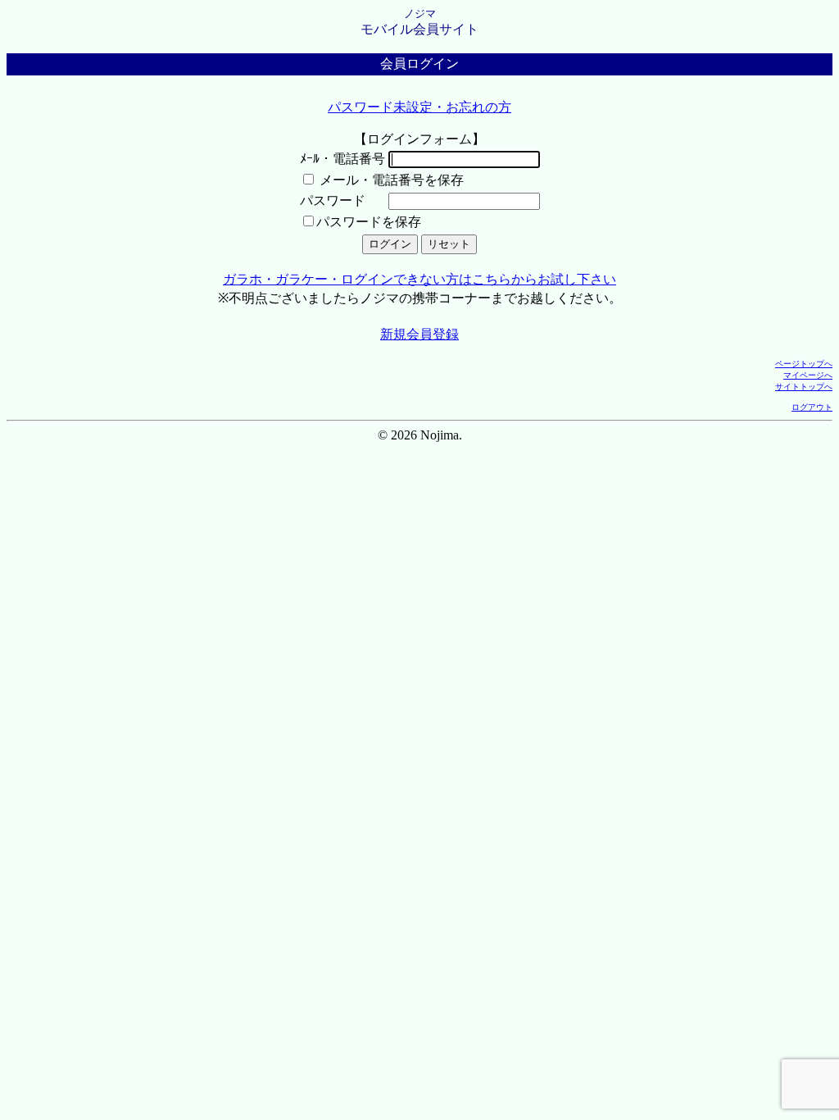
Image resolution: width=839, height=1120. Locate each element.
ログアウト (811, 407)
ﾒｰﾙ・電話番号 (342, 159)
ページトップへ (803, 363)
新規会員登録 (419, 334)
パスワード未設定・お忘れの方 (419, 107)
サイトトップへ (803, 386)
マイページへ (807, 375)
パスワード (332, 200)
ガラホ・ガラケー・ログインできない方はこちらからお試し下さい (419, 279)
